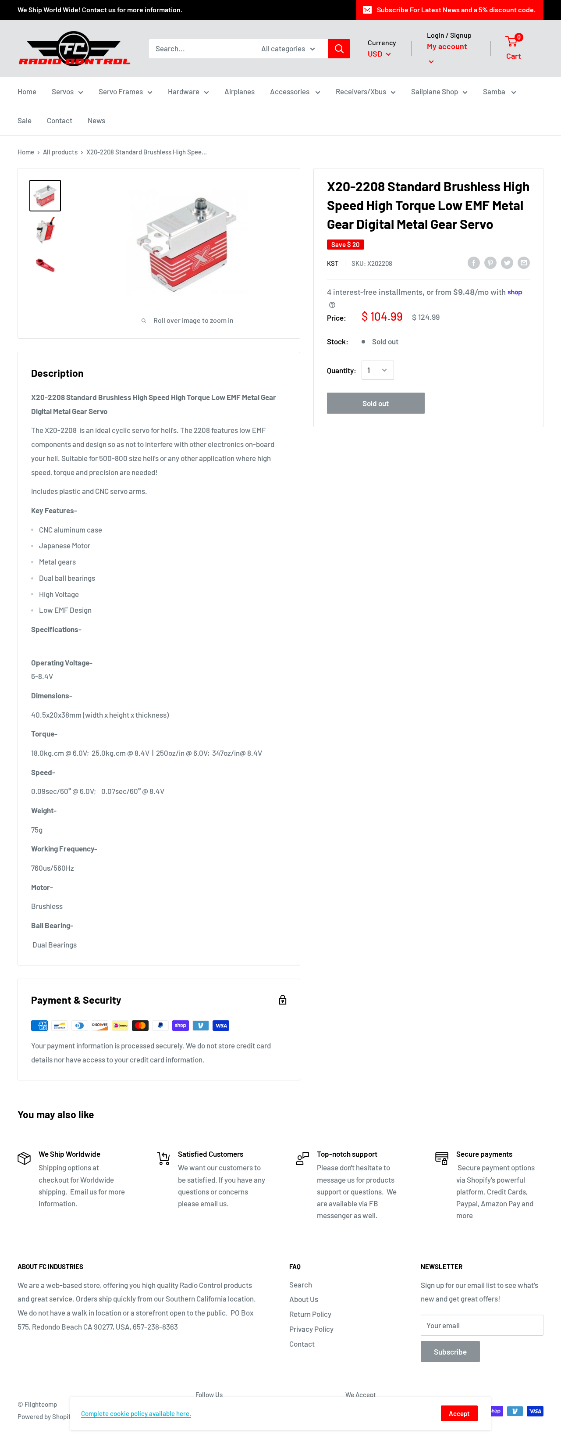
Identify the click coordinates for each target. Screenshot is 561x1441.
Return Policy (310, 1313)
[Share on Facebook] (474, 262)
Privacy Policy (311, 1328)
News (96, 120)
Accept (459, 1413)
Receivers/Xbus (361, 91)
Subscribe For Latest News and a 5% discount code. (456, 9)
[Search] (339, 48)
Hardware (183, 91)
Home (27, 91)
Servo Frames (121, 91)
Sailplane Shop (434, 91)
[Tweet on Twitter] (507, 262)
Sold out (375, 402)
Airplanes (239, 91)
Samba (495, 91)
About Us (303, 1298)
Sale (25, 120)
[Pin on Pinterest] (490, 262)
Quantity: (341, 369)
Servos (63, 91)
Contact (59, 120)
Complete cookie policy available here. (136, 1413)
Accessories (290, 91)
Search (300, 1284)
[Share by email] (524, 262)
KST (333, 263)
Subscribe (450, 1351)
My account (447, 46)
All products (60, 152)
